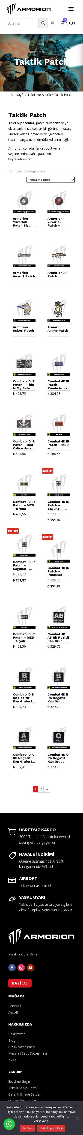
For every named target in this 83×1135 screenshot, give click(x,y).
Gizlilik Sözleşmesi (21, 1047)
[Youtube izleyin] (30, 967)
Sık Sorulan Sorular (22, 1101)
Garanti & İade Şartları (24, 1094)
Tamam (27, 1128)
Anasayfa (17, 94)
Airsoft (13, 1012)
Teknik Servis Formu (23, 1088)
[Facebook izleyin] (12, 967)
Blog (11, 1040)
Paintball (14, 1006)
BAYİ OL (20, 983)
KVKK (12, 1060)
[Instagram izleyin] (21, 967)
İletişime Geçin (19, 1081)
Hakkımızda (16, 1034)
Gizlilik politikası (51, 1128)
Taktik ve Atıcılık (39, 94)
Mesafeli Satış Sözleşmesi (27, 1053)
